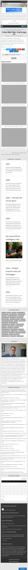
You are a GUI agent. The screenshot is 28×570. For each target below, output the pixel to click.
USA (11, 334)
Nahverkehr (13, 329)
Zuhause (3, 415)
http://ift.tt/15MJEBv (8, 47)
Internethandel (13, 322)
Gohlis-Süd (6, 510)
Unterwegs (5, 334)
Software (11, 30)
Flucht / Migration (15, 319)
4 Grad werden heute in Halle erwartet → (19, 152)
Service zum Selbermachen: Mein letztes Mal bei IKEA (11, 468)
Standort (12, 332)
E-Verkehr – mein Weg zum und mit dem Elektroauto (12, 529)
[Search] (22, 26)
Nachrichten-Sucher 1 (10, 36)
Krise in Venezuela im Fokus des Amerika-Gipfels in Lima (14, 83)
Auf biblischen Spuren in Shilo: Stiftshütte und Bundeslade (12, 424)
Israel (13, 324)
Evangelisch (5, 317)
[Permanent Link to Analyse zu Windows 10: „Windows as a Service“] (14, 115)
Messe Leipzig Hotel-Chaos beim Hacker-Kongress (11, 438)
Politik (21, 329)
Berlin (14, 312)
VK (23, 49)
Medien (15, 29)
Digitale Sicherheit (12, 315)
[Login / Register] (26, 26)
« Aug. (2, 500)
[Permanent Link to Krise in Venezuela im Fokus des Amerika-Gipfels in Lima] (14, 72)
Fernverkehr (5, 319)
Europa (21, 315)
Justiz (4, 326)
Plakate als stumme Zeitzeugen (7, 444)
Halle (16, 320)
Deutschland (21, 314)
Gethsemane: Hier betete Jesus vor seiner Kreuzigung (12, 410)
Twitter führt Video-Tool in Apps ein (14, 33)
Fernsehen (20, 317)
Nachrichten (19, 29)
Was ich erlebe (6, 336)
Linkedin (16, 51)
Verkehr (16, 334)
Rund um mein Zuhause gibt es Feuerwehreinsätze (11, 433)
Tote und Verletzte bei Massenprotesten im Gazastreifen (14, 104)
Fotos (23, 319)
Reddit (19, 49)
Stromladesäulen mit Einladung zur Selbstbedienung (11, 427)
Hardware (22, 320)
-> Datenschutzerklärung (6, 538)
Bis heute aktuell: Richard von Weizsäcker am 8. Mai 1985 (14, 148)
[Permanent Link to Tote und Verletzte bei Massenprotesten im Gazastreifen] (14, 94)
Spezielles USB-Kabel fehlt (6, 466)
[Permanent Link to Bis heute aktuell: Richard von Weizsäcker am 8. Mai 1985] (14, 137)
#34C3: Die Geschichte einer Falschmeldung (9, 472)
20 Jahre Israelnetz (5, 448)
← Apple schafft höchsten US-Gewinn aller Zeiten (10, 154)
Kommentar (11, 326)
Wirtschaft (20, 336)
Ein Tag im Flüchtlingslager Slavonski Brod (9, 464)
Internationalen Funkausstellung (7, 372)
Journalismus (20, 324)
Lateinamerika (19, 326)
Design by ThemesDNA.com (14, 561)
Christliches (21, 312)
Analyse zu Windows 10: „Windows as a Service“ (14, 126)
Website (14, 58)
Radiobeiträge (6, 331)
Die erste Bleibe (4, 446)
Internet (12, 29)
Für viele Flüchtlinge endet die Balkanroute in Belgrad (11, 417)
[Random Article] (24, 26)
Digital (9, 29)
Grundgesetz (16, 23)
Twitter (8, 49)
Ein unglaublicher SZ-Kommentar (7, 397)
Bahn (9, 312)
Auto (4, 312)
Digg (12, 51)
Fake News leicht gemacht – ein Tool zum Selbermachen (12, 394)
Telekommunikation (17, 30)
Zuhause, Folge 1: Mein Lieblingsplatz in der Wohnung (11, 440)
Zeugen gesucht (4, 413)
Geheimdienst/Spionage (7, 320)
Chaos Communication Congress (14, 368)
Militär (16, 327)
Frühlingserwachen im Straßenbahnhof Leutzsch (10, 455)
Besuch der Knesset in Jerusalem (8, 450)
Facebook (14, 49)
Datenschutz (13, 314)
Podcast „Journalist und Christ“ (8, 523)
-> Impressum (4, 540)
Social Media (14, 331)
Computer (5, 29)
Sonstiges (5, 332)
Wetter (13, 336)
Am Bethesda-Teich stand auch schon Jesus (9, 431)
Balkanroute (15, 374)
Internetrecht (6, 324)
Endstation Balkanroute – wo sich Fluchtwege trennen (11, 461)
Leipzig (4, 327)
